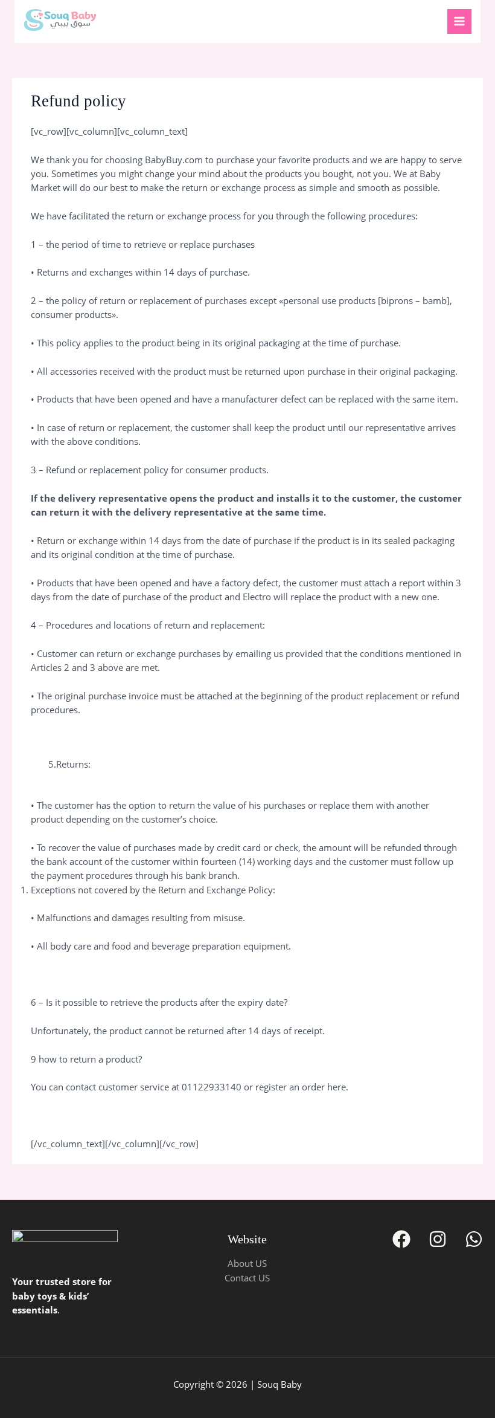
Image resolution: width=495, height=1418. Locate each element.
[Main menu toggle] (459, 21)
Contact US (247, 1278)
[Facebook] (401, 1239)
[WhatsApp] (474, 1239)
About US (247, 1263)
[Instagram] (438, 1239)
